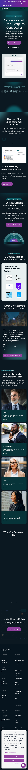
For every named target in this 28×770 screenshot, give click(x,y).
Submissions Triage (18, 670)
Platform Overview (5, 658)
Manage (3, 690)
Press (16, 720)
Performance (4, 693)
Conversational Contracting (4, 716)
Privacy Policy (15, 766)
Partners (16, 722)
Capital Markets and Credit (19, 664)
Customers (18, 705)
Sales (5, 480)
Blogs (2, 727)
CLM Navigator (4, 713)
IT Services (17, 673)
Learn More (6, 419)
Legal (5, 412)
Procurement (8, 446)
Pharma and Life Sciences (18, 679)
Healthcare (17, 676)
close (2, 1)
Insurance (17, 668)
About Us (17, 713)
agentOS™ (3, 660)
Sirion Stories (18, 715)
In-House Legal (18, 691)
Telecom (16, 682)
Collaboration (4, 685)
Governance (4, 695)
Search (3, 674)
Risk (2, 697)
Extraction (3, 669)
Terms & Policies (18, 727)
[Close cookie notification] (25, 732)
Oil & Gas (17, 684)
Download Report (7, 5)
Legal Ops (17, 693)
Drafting (3, 681)
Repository (3, 672)
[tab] (4, 141)
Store (3, 667)
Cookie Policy (7, 766)
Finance (6, 514)
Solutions (17, 655)
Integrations (4, 662)
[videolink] (14, 319)
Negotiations (4, 683)
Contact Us (17, 725)
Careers (16, 717)
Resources (4, 710)
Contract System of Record (5, 720)
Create (3, 679)
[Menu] (21, 9)
